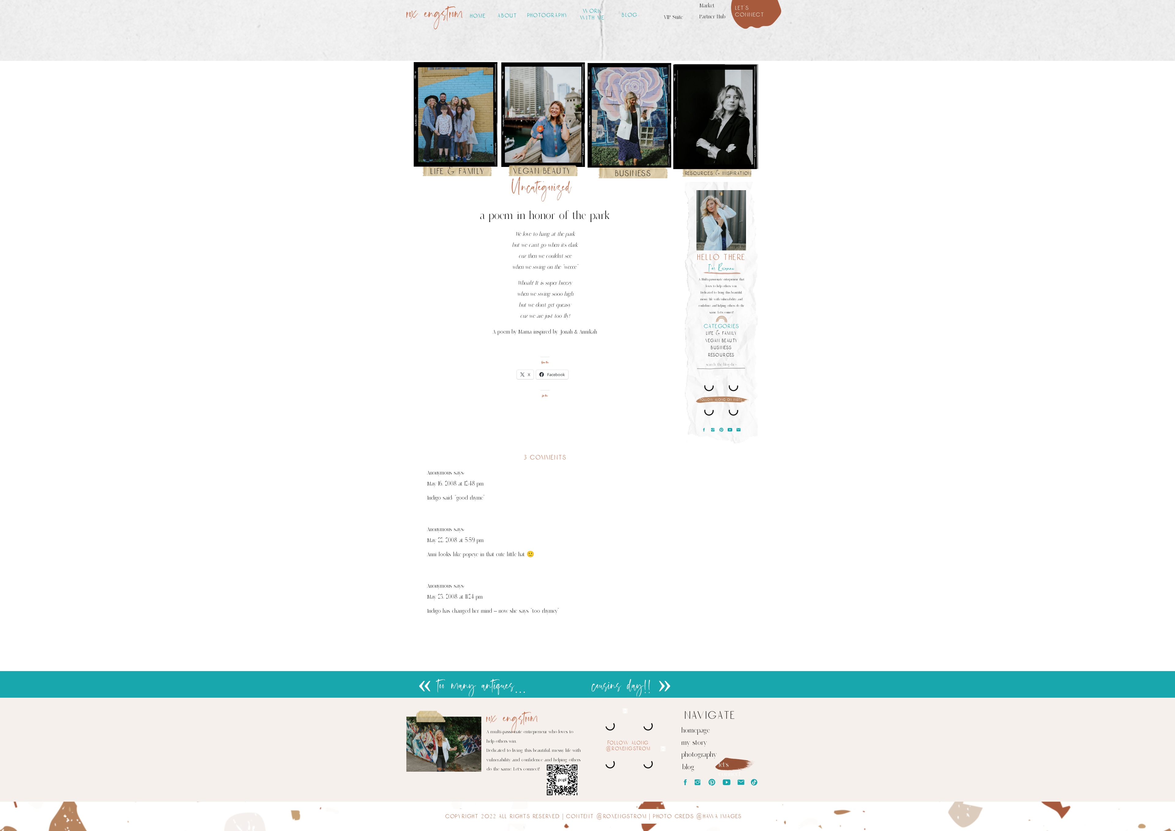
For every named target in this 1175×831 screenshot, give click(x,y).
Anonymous (439, 472)
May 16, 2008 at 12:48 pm (455, 483)
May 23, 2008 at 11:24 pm (455, 596)
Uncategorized (541, 187)
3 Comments (545, 457)
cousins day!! (621, 686)
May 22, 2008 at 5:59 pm (455, 540)
